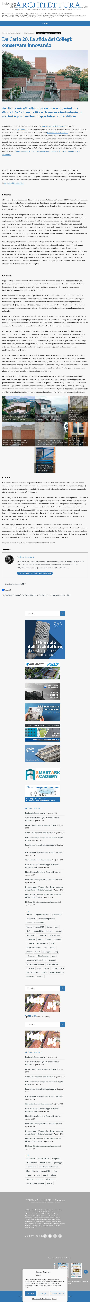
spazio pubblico (58, 968)
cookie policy (41, 1281)
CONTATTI (29, 1236)
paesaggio (47, 952)
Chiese (49, 927)
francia (48, 939)
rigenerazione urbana (35, 964)
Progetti (57, 33)
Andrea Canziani (15, 33)
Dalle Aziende (54, 935)
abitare (29, 914)
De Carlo (25, 595)
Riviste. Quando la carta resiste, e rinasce (40, 825)
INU (52, 943)
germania (57, 939)
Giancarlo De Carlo (38, 595)
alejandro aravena (42, 914)
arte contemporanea (46, 919)
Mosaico (40, 33)
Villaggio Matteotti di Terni (24, 151)
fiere (40, 939)
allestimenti (57, 914)
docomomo (30, 939)
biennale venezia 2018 (35, 927)
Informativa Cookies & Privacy (41, 1299)
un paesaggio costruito (14, 183)
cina (56, 927)
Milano (52, 948)
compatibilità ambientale (42, 931)
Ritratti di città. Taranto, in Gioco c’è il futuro (42, 872)
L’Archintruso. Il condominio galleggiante (41, 845)
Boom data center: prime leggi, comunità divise (43, 880)
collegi (9, 595)
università (60, 595)
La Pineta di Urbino (58, 151)
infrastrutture (42, 943)
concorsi (58, 931)
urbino (68, 595)
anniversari (30, 919)
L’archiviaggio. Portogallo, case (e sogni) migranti (43, 852)
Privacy (54, 1299)
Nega (43, 1294)
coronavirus (41, 935)
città (28, 931)
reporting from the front (36, 960)
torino (44, 972)
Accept (30, 1294)
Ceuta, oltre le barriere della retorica (39, 833)
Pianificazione (43, 956)
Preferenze (57, 1294)
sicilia (46, 968)
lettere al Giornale (33, 948)
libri (45, 948)
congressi (30, 935)
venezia (40, 977)
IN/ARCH (30, 943)
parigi (56, 952)
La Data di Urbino (43, 151)
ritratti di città (52, 964)
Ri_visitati (51, 595)
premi (54, 956)
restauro (52, 960)
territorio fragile (33, 972)
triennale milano (57, 972)
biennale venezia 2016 (35, 923)
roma (39, 968)
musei (37, 952)
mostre (29, 952)
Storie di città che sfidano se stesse (38, 860)
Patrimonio (48, 33)
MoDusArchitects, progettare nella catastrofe (42, 902)
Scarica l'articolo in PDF (15, 584)
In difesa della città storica (35, 813)
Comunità (17, 595)
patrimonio (30, 956)
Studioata (69, 1296)
